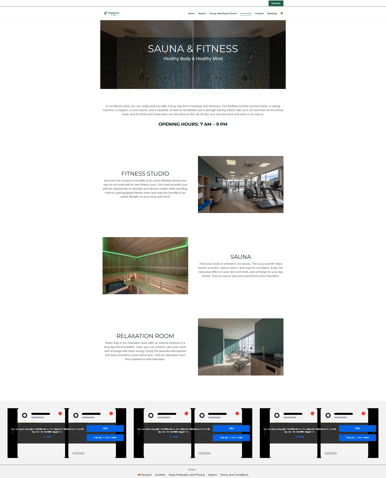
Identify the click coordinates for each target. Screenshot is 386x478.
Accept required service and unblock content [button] (105, 437)
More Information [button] (47, 437)
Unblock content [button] (105, 428)
